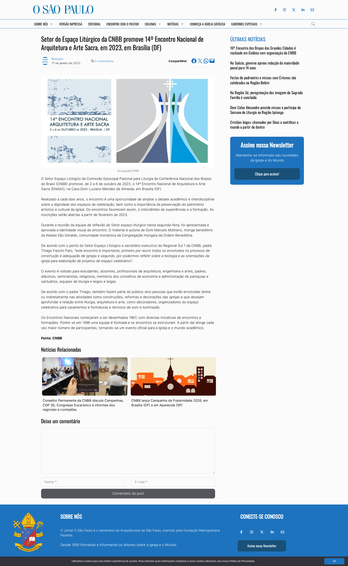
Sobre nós (71, 516)
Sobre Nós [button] (41, 24)
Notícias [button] (173, 24)
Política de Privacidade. (242, 561)
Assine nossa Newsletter (261, 545)
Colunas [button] (150, 24)
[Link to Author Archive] (45, 61)
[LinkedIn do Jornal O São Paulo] (303, 10)
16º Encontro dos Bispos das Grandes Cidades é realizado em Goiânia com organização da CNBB (263, 50)
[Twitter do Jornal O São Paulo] (294, 10)
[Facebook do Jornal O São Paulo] (275, 10)
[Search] (313, 24)
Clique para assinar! (267, 174)
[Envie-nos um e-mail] (311, 10)
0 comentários (104, 61)
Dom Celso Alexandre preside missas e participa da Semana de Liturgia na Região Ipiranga (265, 110)
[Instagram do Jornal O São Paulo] (284, 10)
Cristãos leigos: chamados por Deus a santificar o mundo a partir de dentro (264, 125)
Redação (57, 58)
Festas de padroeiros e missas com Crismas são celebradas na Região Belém (263, 80)
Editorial (94, 24)
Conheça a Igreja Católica (207, 24)
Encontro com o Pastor (123, 24)
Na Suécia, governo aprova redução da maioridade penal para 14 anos (264, 65)
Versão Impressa (70, 24)
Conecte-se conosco (261, 516)
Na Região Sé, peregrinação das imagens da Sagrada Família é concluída (266, 95)
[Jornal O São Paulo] (63, 13)
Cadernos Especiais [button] (244, 24)
